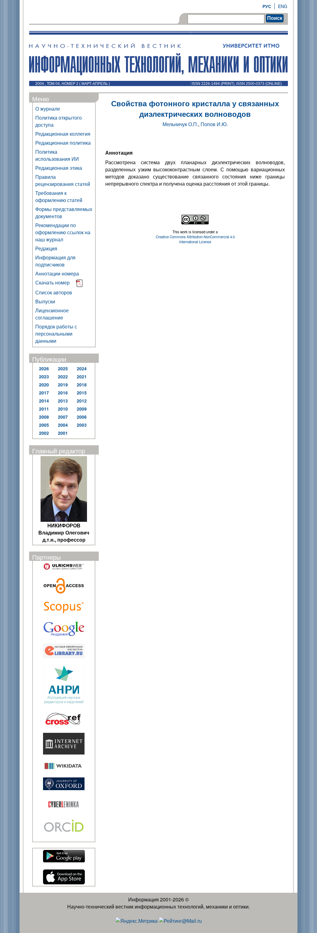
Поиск (274, 18)
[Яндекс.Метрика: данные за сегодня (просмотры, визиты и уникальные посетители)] (136, 920)
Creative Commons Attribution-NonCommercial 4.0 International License (195, 239)
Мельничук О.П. (180, 124)
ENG (282, 6)
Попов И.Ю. (214, 124)
